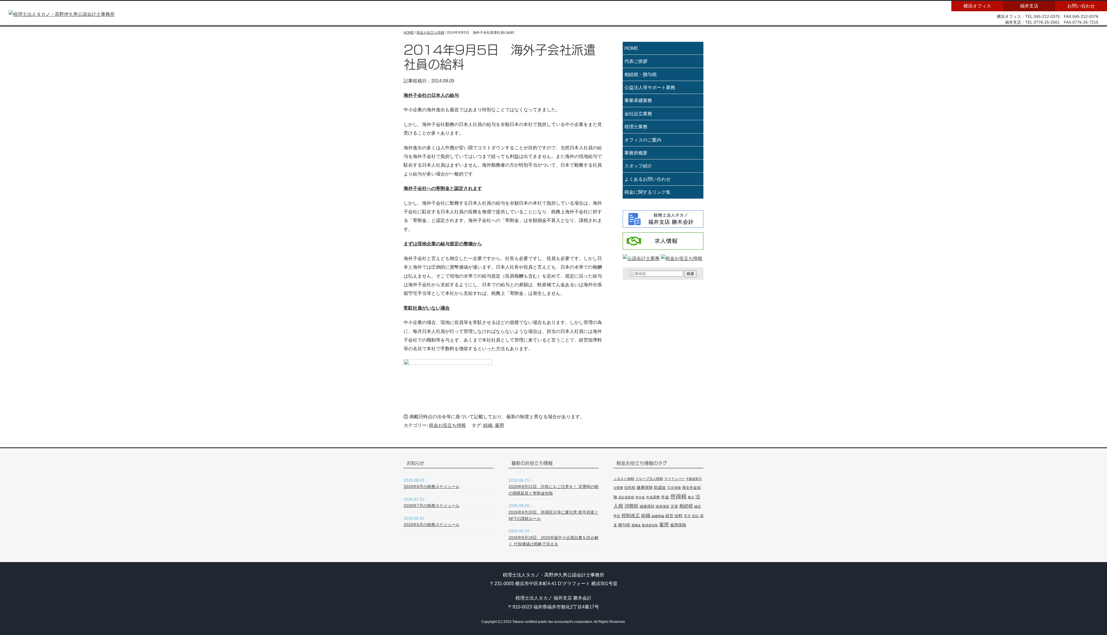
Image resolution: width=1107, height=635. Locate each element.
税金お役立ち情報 (447, 425)
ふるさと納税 (623, 479)
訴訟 (695, 516)
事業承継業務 (638, 100)
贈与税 (624, 525)
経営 (669, 515)
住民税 (629, 487)
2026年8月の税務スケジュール (432, 486)
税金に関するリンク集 (647, 192)
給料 (679, 515)
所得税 (678, 496)
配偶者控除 (650, 525)
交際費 (618, 487)
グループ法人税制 (649, 479)
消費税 (631, 505)
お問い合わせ (1081, 5)
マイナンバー (674, 479)
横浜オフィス (977, 5)
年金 (665, 497)
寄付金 (640, 497)
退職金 (636, 525)
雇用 (499, 425)
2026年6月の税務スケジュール (432, 524)
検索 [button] (690, 274)
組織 (487, 425)
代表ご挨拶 (635, 61)
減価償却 (646, 506)
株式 (691, 497)
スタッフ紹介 (638, 165)
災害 (674, 506)
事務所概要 (635, 152)
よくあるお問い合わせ (647, 179)
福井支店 (1029, 5)
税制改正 (631, 515)
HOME (631, 48)
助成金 (660, 487)
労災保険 (674, 488)
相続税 (686, 505)
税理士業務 (635, 126)
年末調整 (653, 497)
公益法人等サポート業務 (649, 87)
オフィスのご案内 (642, 139)
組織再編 (658, 516)
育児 (687, 516)
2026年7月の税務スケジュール (432, 505)
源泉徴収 (662, 506)
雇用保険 (678, 525)
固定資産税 (626, 497)
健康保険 (645, 487)
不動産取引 (694, 479)
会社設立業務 (638, 113)
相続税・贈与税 (640, 74)
